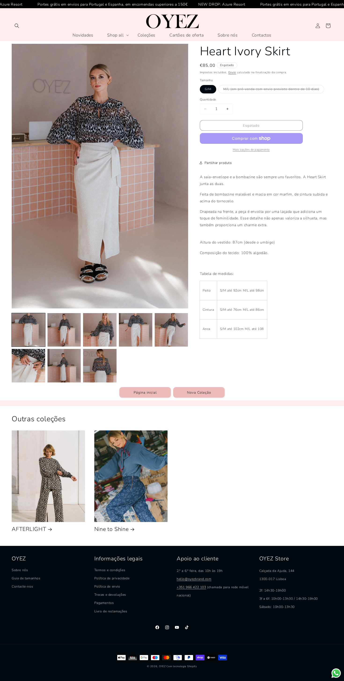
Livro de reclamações (110, 611)
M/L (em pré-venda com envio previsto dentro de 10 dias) (273, 90)
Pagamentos (104, 603)
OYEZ (162, 666)
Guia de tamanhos (26, 578)
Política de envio (107, 587)
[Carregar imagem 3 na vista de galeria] (100, 330)
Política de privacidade (112, 578)
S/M (210, 90)
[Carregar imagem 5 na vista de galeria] (171, 330)
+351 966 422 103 (191, 587)
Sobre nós (20, 570)
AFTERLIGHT (29, 529)
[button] (17, 26)
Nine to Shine (111, 529)
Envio (232, 72)
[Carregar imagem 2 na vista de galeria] (64, 330)
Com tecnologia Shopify (181, 666)
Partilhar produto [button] (218, 163)
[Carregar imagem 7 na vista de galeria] (64, 365)
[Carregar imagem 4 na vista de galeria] (135, 330)
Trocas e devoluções (110, 595)
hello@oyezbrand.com (194, 579)
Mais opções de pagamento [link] (251, 150)
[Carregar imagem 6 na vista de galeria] (28, 365)
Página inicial (145, 392)
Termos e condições (109, 570)
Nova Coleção (199, 392)
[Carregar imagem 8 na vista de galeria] (100, 365)
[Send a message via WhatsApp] (336, 673)
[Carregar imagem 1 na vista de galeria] (28, 330)
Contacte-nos (22, 587)
